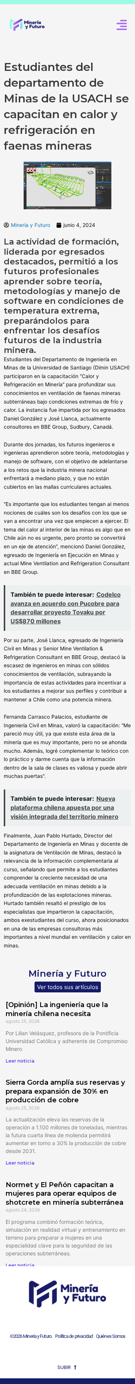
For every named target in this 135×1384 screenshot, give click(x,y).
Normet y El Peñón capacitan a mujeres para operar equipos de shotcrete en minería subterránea (64, 1194)
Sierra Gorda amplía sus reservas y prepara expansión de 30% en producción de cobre (65, 1091)
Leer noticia (20, 1061)
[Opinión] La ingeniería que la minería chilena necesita (57, 1009)
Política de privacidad (73, 1336)
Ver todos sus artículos (67, 987)
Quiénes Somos (110, 1336)
